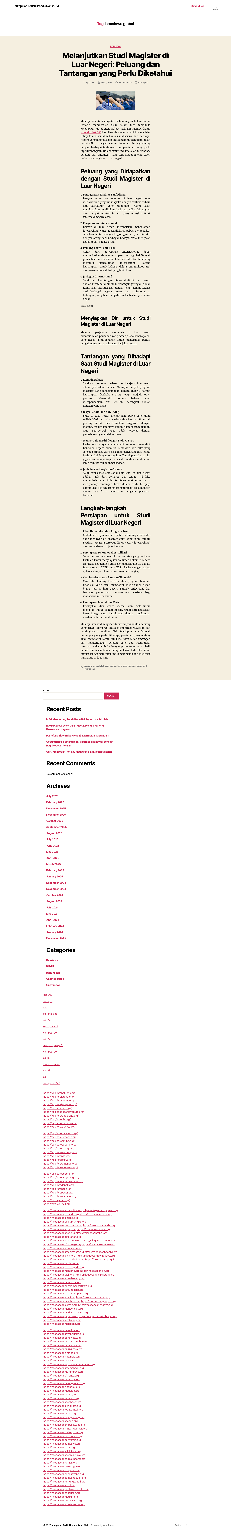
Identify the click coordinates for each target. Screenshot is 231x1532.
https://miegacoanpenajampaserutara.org (67, 1285)
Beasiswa (115, 46)
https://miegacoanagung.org (60, 1229)
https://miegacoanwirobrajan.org (98, 1316)
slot (45, 1007)
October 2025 (54, 820)
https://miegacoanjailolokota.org (62, 1451)
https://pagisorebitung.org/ (59, 1140)
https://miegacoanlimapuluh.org (62, 1470)
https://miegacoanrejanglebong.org (63, 1417)
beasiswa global (91, 666)
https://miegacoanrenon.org (95, 1214)
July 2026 (52, 796)
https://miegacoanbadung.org (60, 1394)
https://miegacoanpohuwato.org (62, 1337)
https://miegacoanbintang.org (60, 1352)
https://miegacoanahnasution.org (62, 1210)
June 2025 (52, 845)
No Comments (125, 82)
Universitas (53, 985)
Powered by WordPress (102, 1525)
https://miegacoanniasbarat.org (61, 1386)
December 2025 (56, 808)
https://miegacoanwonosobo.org (62, 1240)
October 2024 (54, 895)
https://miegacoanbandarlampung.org (65, 1293)
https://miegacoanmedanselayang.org (65, 1312)
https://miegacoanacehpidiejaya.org (64, 1455)
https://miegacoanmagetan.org (61, 1390)
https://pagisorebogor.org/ (58, 1173)
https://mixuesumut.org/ (57, 1204)
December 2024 (56, 882)
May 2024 (52, 913)
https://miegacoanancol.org (59, 1485)
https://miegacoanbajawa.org (60, 1360)
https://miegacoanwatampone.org (63, 1432)
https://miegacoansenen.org (98, 1244)
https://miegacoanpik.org (95, 1270)
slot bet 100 (50, 1032)
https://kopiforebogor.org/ (58, 1192)
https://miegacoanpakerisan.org (62, 1492)
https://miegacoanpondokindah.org (63, 1259)
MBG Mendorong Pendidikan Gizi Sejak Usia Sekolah (77, 719)
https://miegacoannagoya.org (95, 1304)
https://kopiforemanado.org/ (59, 1196)
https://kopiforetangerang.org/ (61, 1115)
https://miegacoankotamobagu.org (63, 1368)
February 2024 (55, 926)
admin (91, 82)
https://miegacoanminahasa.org (61, 1301)
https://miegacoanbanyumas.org (62, 1345)
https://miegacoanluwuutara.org (62, 1405)
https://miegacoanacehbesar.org (62, 1402)
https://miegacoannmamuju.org (61, 1379)
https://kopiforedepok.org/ (58, 1185)
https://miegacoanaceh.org (59, 1232)
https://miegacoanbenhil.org (100, 1251)
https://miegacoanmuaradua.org (62, 1282)
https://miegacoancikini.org (59, 1255)
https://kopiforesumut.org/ (58, 1100)
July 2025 (52, 839)
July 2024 (52, 907)
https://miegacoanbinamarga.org (62, 1244)
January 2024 (54, 932)
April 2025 (52, 858)
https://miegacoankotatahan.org (62, 1236)
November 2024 (56, 888)
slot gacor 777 (51, 1083)
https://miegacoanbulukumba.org (62, 1349)
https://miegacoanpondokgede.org (63, 1267)
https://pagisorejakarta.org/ (59, 1126)
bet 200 (47, 994)
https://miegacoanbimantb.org (61, 1375)
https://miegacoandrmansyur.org (62, 1500)
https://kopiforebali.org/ (57, 1188)
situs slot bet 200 (91, 132)
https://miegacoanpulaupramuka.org (64, 1221)
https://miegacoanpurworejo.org (62, 1439)
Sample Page (197, 6)
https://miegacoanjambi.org (59, 1297)
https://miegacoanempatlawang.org (64, 1424)
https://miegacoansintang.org (60, 1217)
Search (46, 691)
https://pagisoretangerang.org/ (61, 1177)
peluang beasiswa (123, 666)
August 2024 (54, 901)
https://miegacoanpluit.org (58, 1274)
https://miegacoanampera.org (99, 1240)
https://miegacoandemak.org (60, 1462)
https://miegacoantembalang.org (62, 1320)
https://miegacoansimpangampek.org (65, 1428)
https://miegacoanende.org (99, 1225)
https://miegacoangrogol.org (101, 1259)
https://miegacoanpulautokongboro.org (66, 1341)
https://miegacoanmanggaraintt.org (64, 1383)
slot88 (46, 1057)
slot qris (47, 1001)
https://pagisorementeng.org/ (60, 1133)
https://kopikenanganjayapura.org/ (63, 1111)
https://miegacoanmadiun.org (60, 1496)
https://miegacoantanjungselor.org (63, 1289)
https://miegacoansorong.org (93, 1297)
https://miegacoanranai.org (91, 1232)
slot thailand (50, 1013)
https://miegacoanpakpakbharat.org (64, 1458)
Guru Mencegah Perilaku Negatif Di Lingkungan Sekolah (79, 751)
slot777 (47, 1020)
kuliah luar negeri (106, 666)
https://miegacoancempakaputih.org (64, 1477)
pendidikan (137, 666)
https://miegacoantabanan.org (61, 1398)
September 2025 (56, 827)
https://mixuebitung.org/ (57, 1108)
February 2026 (55, 802)
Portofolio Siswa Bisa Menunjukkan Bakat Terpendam (77, 735)
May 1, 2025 (106, 82)
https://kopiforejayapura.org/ (60, 1104)
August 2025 (54, 833)
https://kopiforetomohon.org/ (60, 1163)
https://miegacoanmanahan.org (61, 1330)
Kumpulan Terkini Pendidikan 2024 (36, 6)
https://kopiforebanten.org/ (59, 1092)
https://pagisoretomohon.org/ (60, 1137)
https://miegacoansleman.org (60, 1304)
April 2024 (52, 919)
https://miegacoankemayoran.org (62, 1248)
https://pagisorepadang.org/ (59, 1144)
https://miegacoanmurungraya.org (63, 1371)
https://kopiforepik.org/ (56, 1156)
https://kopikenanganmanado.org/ (63, 1181)
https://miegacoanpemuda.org (61, 1214)
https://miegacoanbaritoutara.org (62, 1436)
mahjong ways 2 (53, 1045)
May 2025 (52, 851)
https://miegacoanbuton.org (59, 1413)
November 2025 (56, 814)
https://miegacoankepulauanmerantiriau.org (69, 1364)
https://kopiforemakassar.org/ (60, 1167)
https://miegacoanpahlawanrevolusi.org (66, 1489)
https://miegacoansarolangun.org (62, 1466)
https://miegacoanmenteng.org (61, 1270)
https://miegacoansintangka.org (62, 1356)
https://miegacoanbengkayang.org (63, 1474)
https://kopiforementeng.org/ (60, 1152)
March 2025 (53, 864)
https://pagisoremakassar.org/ (60, 1123)
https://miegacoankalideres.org (61, 1263)
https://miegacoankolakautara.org (94, 1274)
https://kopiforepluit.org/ (57, 1159)
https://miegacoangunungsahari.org (64, 1481)
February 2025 (55, 870)
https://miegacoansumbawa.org (61, 1443)
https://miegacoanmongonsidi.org (63, 1308)
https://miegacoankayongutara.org (63, 1333)
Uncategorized (55, 978)
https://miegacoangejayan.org (100, 1210)
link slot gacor (51, 1064)
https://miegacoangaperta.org (60, 1316)
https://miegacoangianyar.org (98, 1301)
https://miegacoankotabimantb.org (63, 1251)
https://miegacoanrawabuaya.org (95, 1255)
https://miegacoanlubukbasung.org (63, 1278)
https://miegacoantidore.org (93, 1229)
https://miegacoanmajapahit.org (62, 1323)
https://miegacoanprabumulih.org (63, 1225)
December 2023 (56, 938)
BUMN (50, 966)
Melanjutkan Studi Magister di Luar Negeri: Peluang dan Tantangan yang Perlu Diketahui (115, 64)
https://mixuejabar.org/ (56, 1200)
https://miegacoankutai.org (59, 1447)
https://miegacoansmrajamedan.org (64, 1504)
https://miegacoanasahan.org (60, 1421)
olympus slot (50, 1026)
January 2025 (54, 876)
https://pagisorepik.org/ (57, 1119)
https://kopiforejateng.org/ (58, 1096)
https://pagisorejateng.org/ (58, 1148)
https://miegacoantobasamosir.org (63, 1409)
